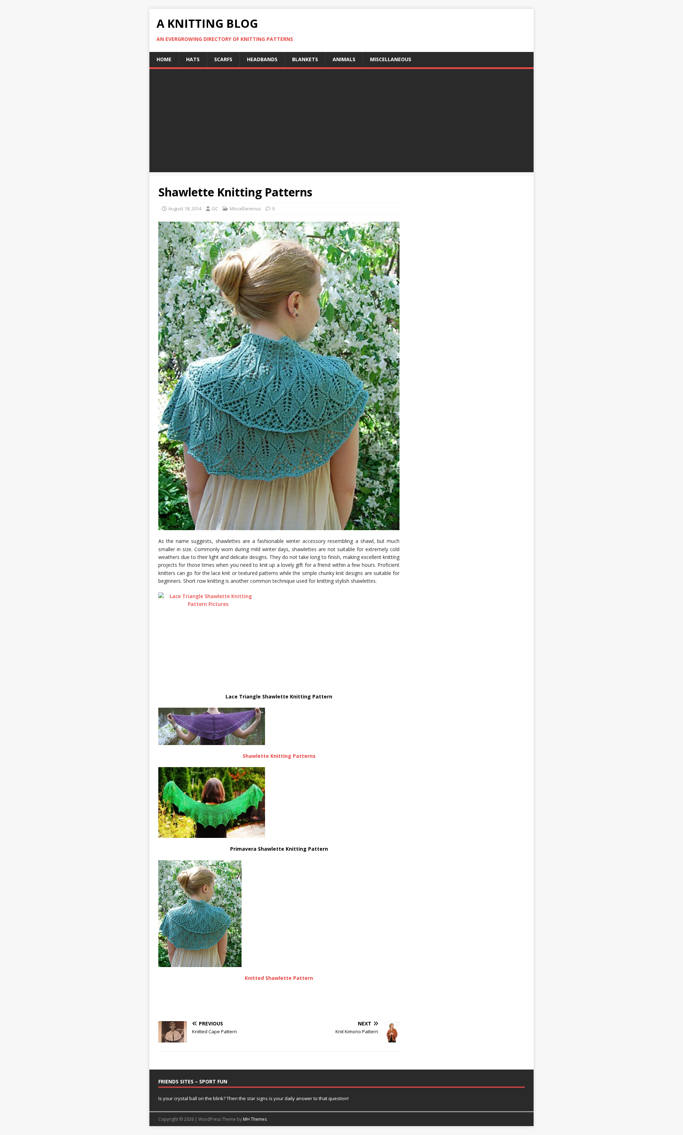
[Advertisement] (341, 122)
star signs (257, 1098)
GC (215, 208)
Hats (193, 59)
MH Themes (255, 1119)
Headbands (262, 59)
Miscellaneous (390, 59)
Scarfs (223, 59)
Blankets (305, 59)
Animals (344, 59)
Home (164, 59)
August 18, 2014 (184, 208)
